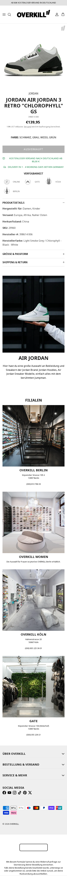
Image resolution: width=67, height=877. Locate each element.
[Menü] (4, 14)
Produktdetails (13, 202)
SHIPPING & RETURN (14, 262)
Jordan (33, 93)
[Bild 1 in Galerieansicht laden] (33, 57)
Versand (27, 126)
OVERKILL (14, 824)
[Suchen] (10, 14)
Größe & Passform (15, 254)
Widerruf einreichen (33, 847)
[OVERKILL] (33, 14)
